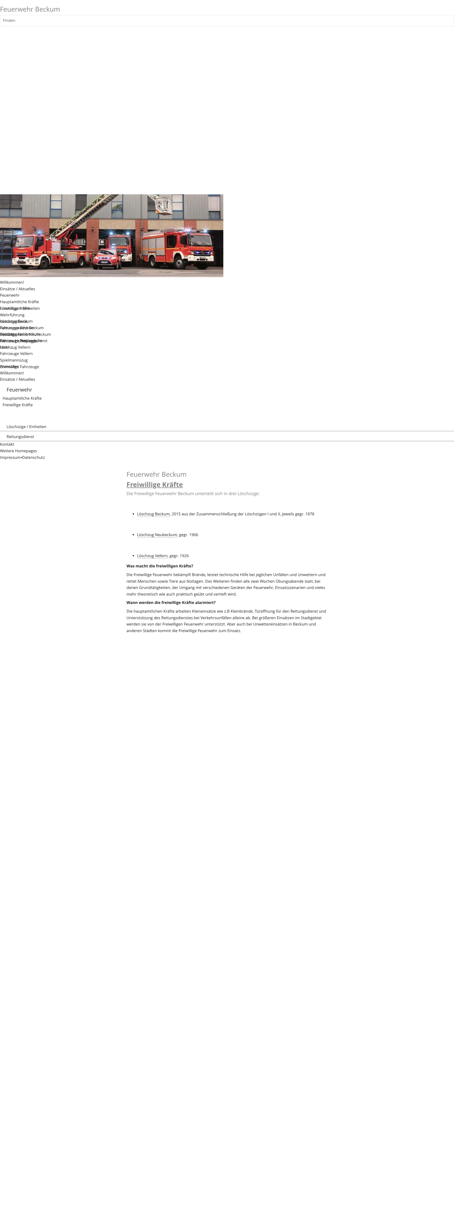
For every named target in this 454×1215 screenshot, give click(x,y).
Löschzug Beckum (153, 514)
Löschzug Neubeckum (157, 534)
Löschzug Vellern (152, 555)
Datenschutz (33, 457)
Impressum (10, 457)
